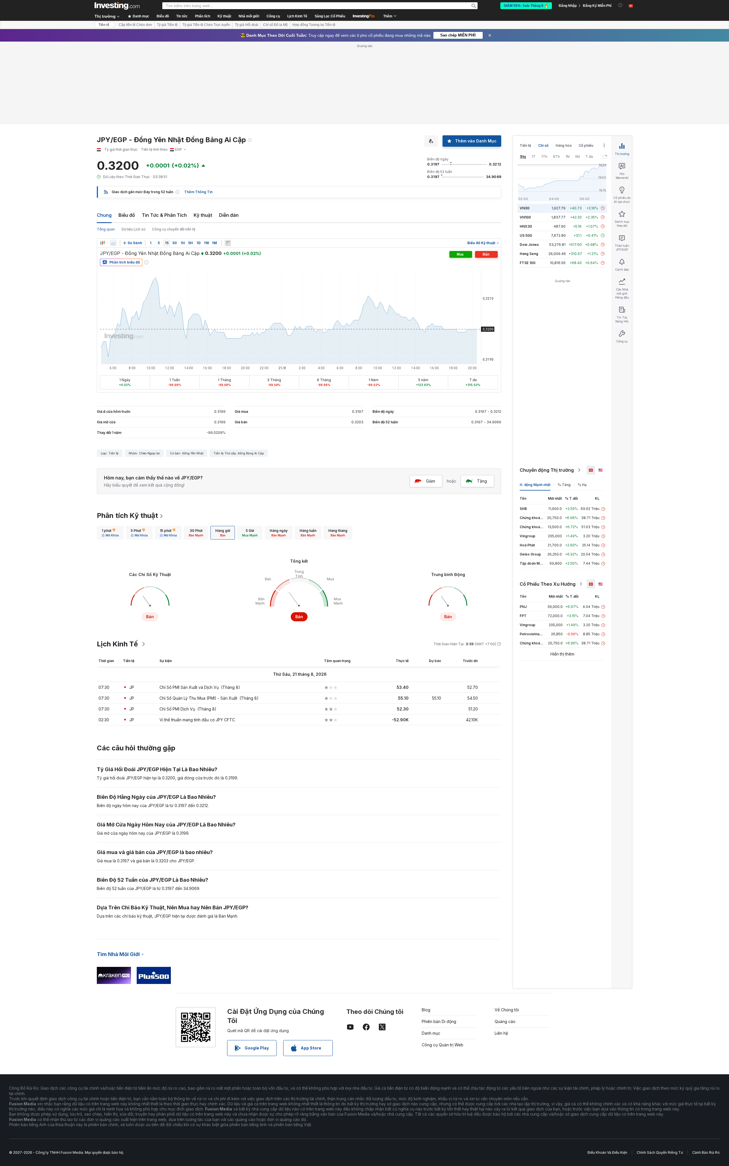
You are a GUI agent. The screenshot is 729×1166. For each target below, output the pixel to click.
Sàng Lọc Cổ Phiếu (330, 16)
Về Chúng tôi (507, 1009)
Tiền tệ (104, 25)
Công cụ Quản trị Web (442, 1044)
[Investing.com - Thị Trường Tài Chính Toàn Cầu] (117, 6)
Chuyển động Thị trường (547, 470)
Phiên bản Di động (439, 1021)
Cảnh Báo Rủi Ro (706, 1152)
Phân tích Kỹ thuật (127, 515)
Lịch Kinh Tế (297, 16)
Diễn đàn (229, 215)
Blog (426, 1009)
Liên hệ (501, 1033)
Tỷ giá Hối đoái (246, 25)
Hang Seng (529, 254)
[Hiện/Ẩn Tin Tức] (228, 243)
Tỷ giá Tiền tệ (167, 25)
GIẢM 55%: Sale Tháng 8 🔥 (526, 6)
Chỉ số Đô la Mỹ (275, 25)
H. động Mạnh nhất (535, 485)
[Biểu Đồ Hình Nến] (102, 243)
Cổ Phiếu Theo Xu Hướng (548, 584)
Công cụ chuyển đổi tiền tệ (173, 229)
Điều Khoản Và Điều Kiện (607, 1152)
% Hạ (582, 485)
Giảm (430, 481)
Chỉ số (543, 145)
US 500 (526, 235)
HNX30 (526, 226)
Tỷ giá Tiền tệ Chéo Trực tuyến (206, 25)
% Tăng (564, 485)
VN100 (525, 217)
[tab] (110, 533)
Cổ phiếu (586, 145)
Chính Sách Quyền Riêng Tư (660, 1152)
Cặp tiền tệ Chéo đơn (135, 25)
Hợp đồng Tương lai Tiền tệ (313, 25)
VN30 (524, 208)
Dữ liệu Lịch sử (133, 229)
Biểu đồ (126, 215)
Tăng (482, 481)
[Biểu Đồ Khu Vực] (113, 243)
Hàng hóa (564, 145)
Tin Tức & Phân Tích (164, 215)
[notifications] (620, 5)
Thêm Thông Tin (198, 192)
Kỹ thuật (203, 215)
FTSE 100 (527, 263)
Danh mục (431, 1033)
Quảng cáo (505, 1021)
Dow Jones (529, 244)
